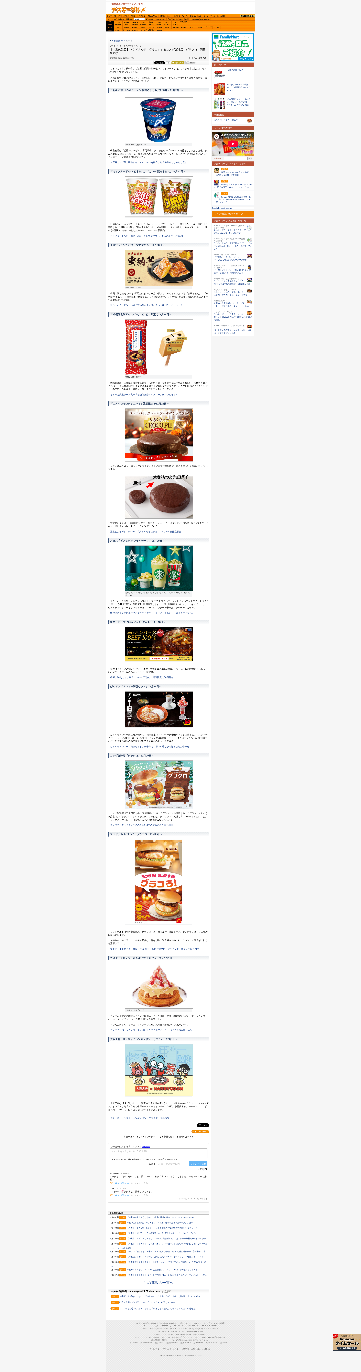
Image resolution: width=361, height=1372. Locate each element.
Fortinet (183, 27)
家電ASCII (129, 19)
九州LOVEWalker (199, 1343)
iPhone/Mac (152, 16)
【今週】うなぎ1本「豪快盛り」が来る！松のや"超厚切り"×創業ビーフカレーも (162, 1228)
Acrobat (126, 27)
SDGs (181, 19)
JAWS (118, 27)
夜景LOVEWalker (186, 1343)
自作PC (177, 16)
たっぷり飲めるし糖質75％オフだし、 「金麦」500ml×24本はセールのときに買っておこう (233, 246)
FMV (118, 22)
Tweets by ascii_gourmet (222, 208)
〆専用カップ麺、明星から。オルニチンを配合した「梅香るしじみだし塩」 (148, 162)
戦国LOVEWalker (225, 1343)
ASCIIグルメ (128, 9)
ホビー (169, 16)
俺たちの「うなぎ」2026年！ (227, 120)
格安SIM (121, 19)
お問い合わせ (196, 1349)
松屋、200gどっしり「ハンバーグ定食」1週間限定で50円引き (141, 677)
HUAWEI (159, 25)
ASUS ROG (135, 25)
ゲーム (212, 16)
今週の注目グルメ (119, 41)
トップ (109, 16)
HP (176, 22)
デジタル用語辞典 (177, 1340)
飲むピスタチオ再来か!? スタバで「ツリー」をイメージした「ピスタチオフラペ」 (152, 613)
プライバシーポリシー (171, 1349)
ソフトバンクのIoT (208, 27)
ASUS (168, 22)
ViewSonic (167, 25)
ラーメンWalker (135, 1343)
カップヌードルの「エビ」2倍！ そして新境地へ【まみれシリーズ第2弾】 (148, 236)
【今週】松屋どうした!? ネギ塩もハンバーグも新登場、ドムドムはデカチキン (161, 1233)
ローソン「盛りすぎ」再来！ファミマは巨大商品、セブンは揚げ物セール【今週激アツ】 (166, 1251)
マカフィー (118, 30)
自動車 (162, 16)
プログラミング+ (172, 19)
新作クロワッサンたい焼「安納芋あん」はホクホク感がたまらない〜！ (146, 305)
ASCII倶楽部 (247, 16)
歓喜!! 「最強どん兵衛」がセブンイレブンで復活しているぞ (147, 1302)
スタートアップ (203, 16)
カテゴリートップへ (200, 1131)
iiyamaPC (135, 22)
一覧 (168, 63)
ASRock (151, 25)
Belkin (175, 25)
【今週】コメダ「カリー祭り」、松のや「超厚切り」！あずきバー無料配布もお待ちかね (166, 1238)
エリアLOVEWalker (147, 1343)
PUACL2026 (195, 19)
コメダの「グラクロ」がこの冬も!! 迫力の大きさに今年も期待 (141, 825)
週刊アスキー (150, 19)
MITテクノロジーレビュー (201, 1340)
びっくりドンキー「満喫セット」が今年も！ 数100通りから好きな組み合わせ (149, 746)
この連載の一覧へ (158, 1283)
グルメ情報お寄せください (228, 213)
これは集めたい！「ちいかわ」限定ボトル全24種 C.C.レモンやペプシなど (239, 102)
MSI (159, 22)
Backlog (176, 27)
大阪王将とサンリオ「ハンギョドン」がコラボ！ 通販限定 (140, 1118)
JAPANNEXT (134, 30)
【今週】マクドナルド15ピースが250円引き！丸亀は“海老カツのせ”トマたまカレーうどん (167, 1275)
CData (167, 27)
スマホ (194, 16)
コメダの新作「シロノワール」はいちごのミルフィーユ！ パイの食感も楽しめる (151, 1030)
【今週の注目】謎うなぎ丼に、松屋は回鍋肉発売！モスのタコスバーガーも (160, 1217)
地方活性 (187, 19)
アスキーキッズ (111, 19)
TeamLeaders (161, 19)
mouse (126, 22)
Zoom (200, 27)
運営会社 (185, 1349)
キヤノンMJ (126, 30)
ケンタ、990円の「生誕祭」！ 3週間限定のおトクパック (239, 87)
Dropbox (159, 27)
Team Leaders (176, 1337)
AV (183, 16)
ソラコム (151, 27)
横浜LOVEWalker (160, 1343)
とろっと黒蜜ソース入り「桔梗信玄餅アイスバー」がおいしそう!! (143, 394)
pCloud (159, 30)
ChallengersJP (205, 19)
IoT (119, 16)
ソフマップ (143, 30)
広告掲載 (206, 1349)
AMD (126, 25)
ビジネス (125, 16)
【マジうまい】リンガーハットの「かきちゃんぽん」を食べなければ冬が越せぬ (157, 1308)
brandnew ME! (151, 30)
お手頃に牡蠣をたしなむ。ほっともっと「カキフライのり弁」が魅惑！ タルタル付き (159, 1296)
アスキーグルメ (140, 19)
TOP (137, 1323)
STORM (213, 1326)
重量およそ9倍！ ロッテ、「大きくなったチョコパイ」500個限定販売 (145, 531)
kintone (134, 27)
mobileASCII (188, 1340)
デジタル (141, 16)
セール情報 (221, 16)
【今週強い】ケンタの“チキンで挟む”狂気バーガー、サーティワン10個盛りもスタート (165, 1257)
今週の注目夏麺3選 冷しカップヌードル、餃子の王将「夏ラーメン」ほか (160, 1223)
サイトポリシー (155, 1349)
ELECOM (118, 25)
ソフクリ (216, 27)
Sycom (143, 22)
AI (115, 16)
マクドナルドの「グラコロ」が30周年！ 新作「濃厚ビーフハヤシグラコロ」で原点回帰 (154, 949)
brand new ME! (192, 1331)
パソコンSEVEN (151, 22)
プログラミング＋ (187, 1337)
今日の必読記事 (155, 1340)
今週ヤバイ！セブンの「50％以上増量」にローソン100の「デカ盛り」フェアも (162, 1270)
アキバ (188, 16)
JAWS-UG (152, 1329)
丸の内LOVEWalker (212, 1343)
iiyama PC (173, 1326)
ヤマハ (192, 27)
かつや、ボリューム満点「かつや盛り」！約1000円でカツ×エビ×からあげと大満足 (233, 317)
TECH (133, 16)
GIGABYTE (143, 25)
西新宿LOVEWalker (173, 1343)
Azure (143, 27)
